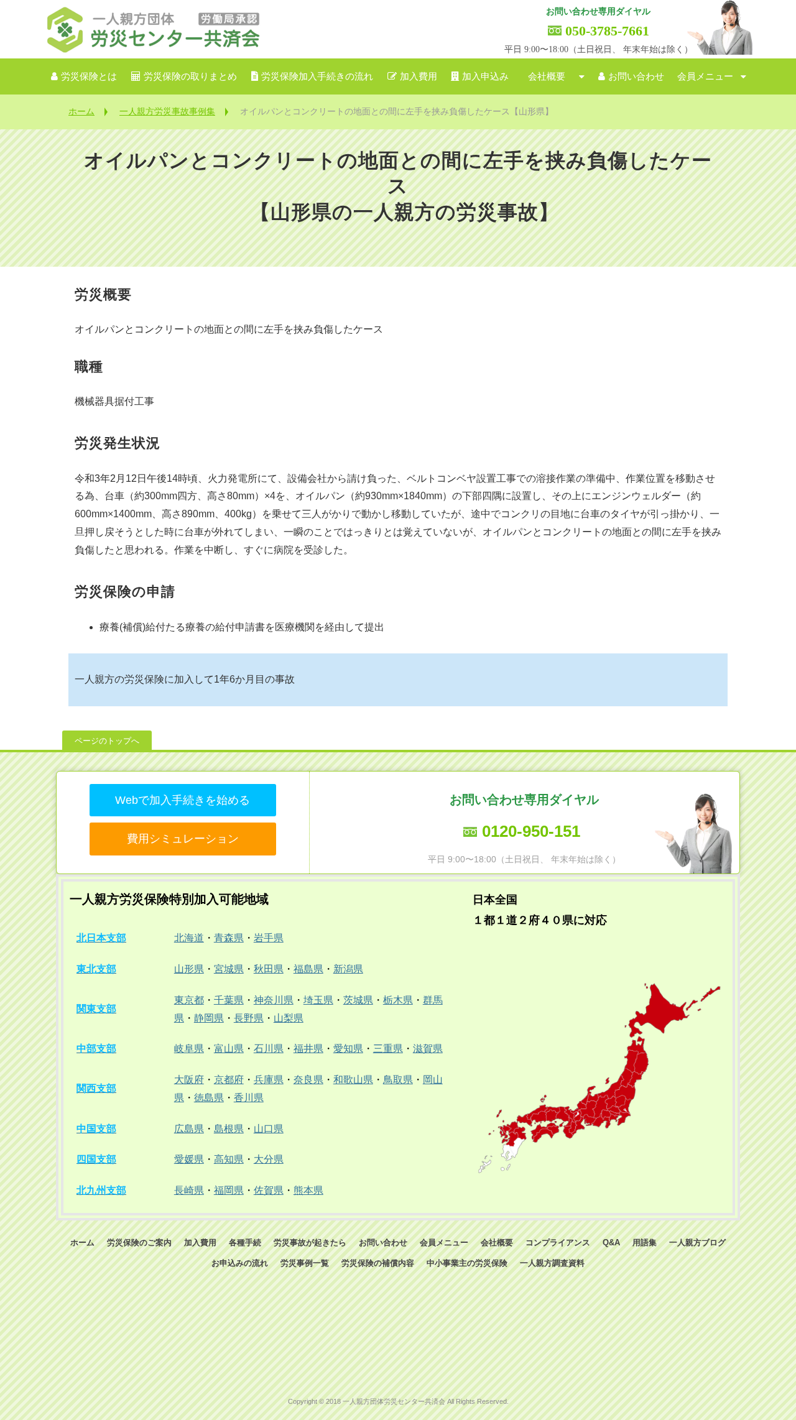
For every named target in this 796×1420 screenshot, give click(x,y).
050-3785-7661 (607, 31)
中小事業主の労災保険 (467, 1263)
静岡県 (209, 1018)
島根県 (229, 1128)
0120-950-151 (531, 831)
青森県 (229, 938)
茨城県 (358, 1000)
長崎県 (189, 1190)
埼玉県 (318, 1000)
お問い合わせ (636, 76)
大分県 (269, 1159)
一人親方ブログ (697, 1242)
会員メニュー (705, 76)
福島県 (308, 969)
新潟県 (348, 969)
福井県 (308, 1048)
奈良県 (308, 1079)
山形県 (189, 969)
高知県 (229, 1159)
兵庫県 (269, 1079)
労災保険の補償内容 (377, 1263)
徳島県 (209, 1097)
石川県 (269, 1048)
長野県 (249, 1018)
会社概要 (546, 76)
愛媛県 (189, 1159)
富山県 (229, 1048)
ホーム (81, 111)
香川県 (249, 1097)
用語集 (644, 1242)
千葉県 (229, 1000)
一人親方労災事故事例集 (167, 111)
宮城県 (229, 969)
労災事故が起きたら (310, 1242)
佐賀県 (269, 1190)
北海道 (189, 938)
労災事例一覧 (304, 1263)
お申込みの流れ (239, 1263)
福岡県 (229, 1190)
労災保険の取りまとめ (190, 76)
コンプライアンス (557, 1242)
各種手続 (245, 1242)
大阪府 (189, 1079)
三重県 (388, 1048)
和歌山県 (353, 1079)
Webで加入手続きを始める (182, 800)
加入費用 (418, 76)
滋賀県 (428, 1048)
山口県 (269, 1128)
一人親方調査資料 (552, 1263)
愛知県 (348, 1048)
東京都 (189, 1000)
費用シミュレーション (183, 838)
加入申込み (485, 76)
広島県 (189, 1128)
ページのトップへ (107, 740)
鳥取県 (398, 1079)
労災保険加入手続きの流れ (317, 76)
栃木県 (398, 1000)
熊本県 (308, 1190)
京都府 (229, 1079)
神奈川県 (274, 1000)
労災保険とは (89, 76)
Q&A (611, 1242)
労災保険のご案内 (139, 1242)
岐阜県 (189, 1048)
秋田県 (269, 969)
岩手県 (269, 938)
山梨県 (288, 1018)
